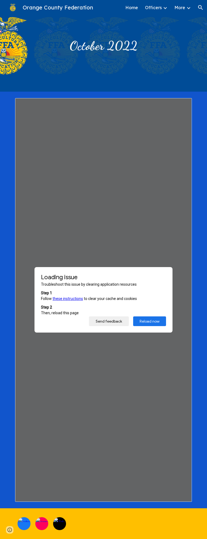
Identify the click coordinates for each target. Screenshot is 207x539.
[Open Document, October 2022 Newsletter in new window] (182, 105)
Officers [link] (153, 7)
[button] (200, 7)
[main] (103, 46)
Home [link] (131, 7)
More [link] (179, 7)
